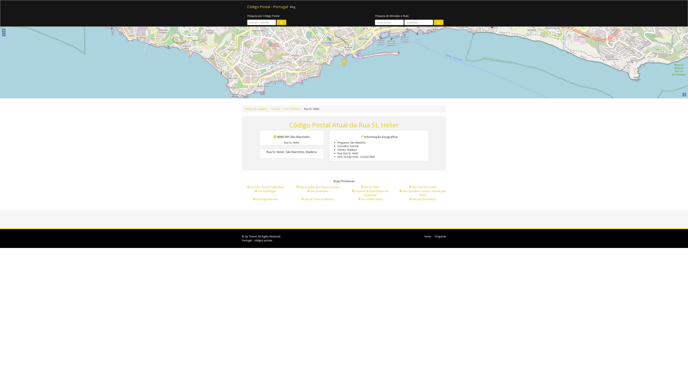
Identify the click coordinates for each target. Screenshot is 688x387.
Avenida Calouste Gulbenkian (267, 187)
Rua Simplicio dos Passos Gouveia (319, 187)
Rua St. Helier (371, 187)
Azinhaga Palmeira (267, 199)
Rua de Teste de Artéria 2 (319, 199)
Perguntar (440, 236)
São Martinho (292, 109)
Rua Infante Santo (371, 199)
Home (427, 236)
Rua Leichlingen (267, 191)
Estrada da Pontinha (424, 199)
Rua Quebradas (319, 191)
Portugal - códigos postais (257, 240)
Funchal (275, 109)
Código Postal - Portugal (267, 7)
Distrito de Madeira (256, 109)
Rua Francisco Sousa (424, 187)
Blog (292, 7)
